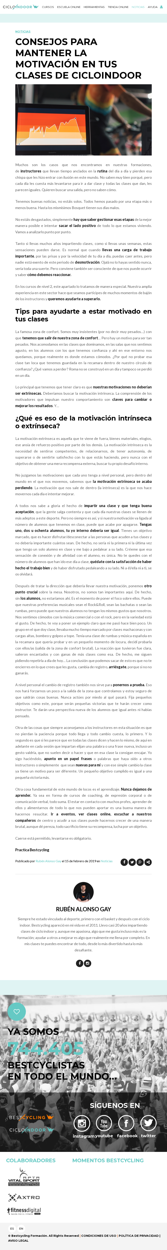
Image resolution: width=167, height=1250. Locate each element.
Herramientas (94, 7)
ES (12, 1228)
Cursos (48, 7)
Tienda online (118, 7)
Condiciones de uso (98, 1236)
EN (21, 1228)
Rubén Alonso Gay (48, 861)
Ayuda (152, 7)
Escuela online (68, 7)
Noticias (138, 7)
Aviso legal (18, 1240)
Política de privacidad (139, 1236)
